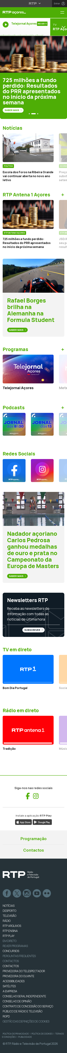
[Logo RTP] (21, 874)
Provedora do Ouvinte (18, 976)
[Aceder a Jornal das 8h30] (14, 424)
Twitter (17, 893)
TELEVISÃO (9, 916)
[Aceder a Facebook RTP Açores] (14, 470)
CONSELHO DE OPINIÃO (17, 1001)
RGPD (6, 1016)
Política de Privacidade (16, 1033)
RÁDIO (7, 921)
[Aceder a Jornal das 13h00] (42, 424)
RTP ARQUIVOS (12, 926)
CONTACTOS (11, 966)
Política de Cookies (42, 1033)
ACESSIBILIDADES (13, 981)
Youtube (37, 893)
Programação (33, 838)
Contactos (33, 850)
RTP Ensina (10, 931)
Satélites (9, 986)
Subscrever (32, 630)
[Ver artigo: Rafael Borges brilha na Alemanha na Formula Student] (33, 275)
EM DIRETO (9, 941)
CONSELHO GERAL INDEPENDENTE (24, 996)
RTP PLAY (8, 936)
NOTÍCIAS (8, 906)
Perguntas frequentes (19, 956)
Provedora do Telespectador (24, 971)
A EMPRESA (10, 991)
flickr (47, 893)
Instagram (27, 893)
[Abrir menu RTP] (33, 3)
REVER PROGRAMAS (15, 946)
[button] (29, 113)
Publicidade (25, 1036)
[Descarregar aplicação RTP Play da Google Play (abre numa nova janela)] (42, 822)
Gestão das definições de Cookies (26, 1021)
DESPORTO (9, 911)
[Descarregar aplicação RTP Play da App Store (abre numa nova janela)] (23, 822)
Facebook (7, 893)
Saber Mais (12, 110)
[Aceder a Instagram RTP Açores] (42, 470)
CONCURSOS (11, 951)
